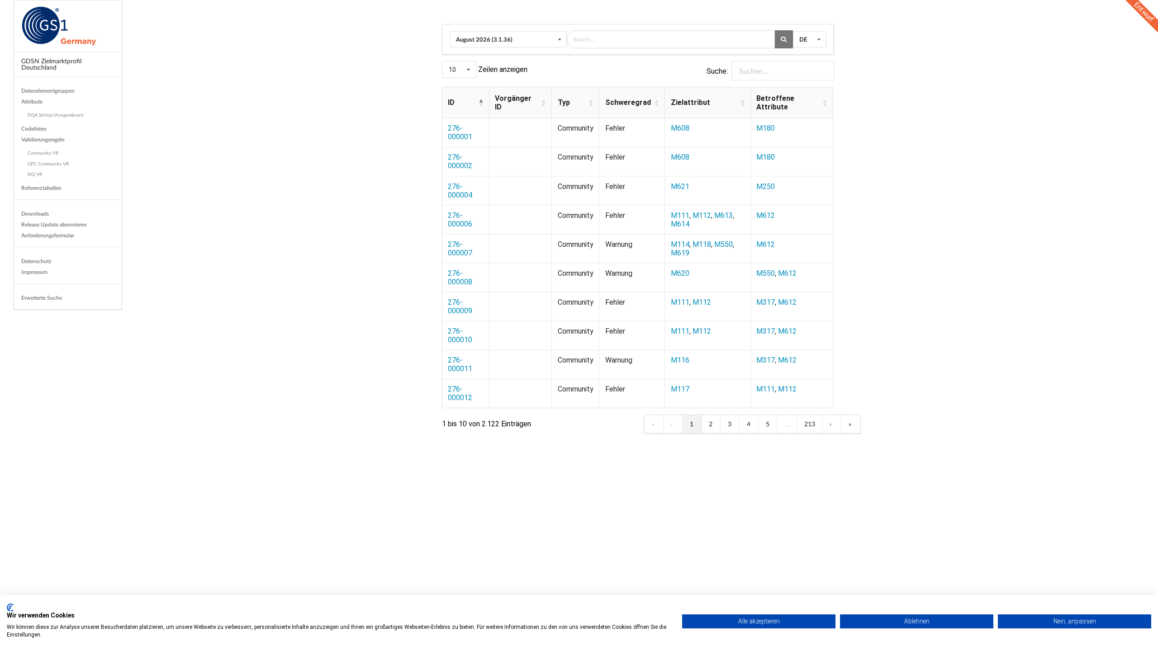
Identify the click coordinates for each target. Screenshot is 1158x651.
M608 (680, 128)
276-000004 (460, 190)
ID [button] (451, 102)
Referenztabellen (41, 187)
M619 (680, 253)
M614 (680, 224)
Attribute (32, 101)
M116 (680, 360)
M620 (680, 273)
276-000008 (460, 277)
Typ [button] (564, 102)
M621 (680, 186)
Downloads (35, 213)
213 (809, 424)
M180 (765, 128)
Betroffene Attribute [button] (775, 102)
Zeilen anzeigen (501, 69)
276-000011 (460, 364)
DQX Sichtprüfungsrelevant (56, 115)
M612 (765, 215)
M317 (765, 302)
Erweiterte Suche (41, 297)
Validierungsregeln (43, 139)
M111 (680, 215)
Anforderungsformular (47, 235)
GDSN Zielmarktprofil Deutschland (51, 64)
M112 (702, 215)
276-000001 (460, 132)
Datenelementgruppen (48, 90)
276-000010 (460, 335)
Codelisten (34, 128)
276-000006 (460, 219)
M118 (702, 244)
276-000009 (460, 306)
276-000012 (460, 393)
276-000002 (460, 161)
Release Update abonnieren (54, 224)
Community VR (43, 153)
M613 (723, 215)
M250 (765, 186)
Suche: (717, 71)
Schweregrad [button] (628, 102)
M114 (680, 244)
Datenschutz (36, 261)
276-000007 (460, 248)
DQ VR (35, 174)
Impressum (34, 272)
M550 (723, 244)
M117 (680, 389)
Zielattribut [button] (690, 102)
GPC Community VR (48, 163)
